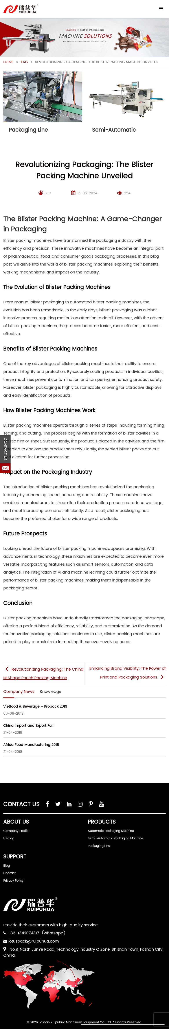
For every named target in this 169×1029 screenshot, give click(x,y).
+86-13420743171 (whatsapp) (36, 933)
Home (8, 62)
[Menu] (161, 8)
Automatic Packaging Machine (111, 830)
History (8, 838)
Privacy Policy (13, 880)
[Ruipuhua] (20, 8)
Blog (6, 865)
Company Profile (16, 830)
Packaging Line (99, 845)
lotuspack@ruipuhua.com (33, 941)
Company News (18, 692)
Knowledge (50, 692)
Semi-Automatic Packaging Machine (115, 838)
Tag (24, 62)
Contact (9, 873)
